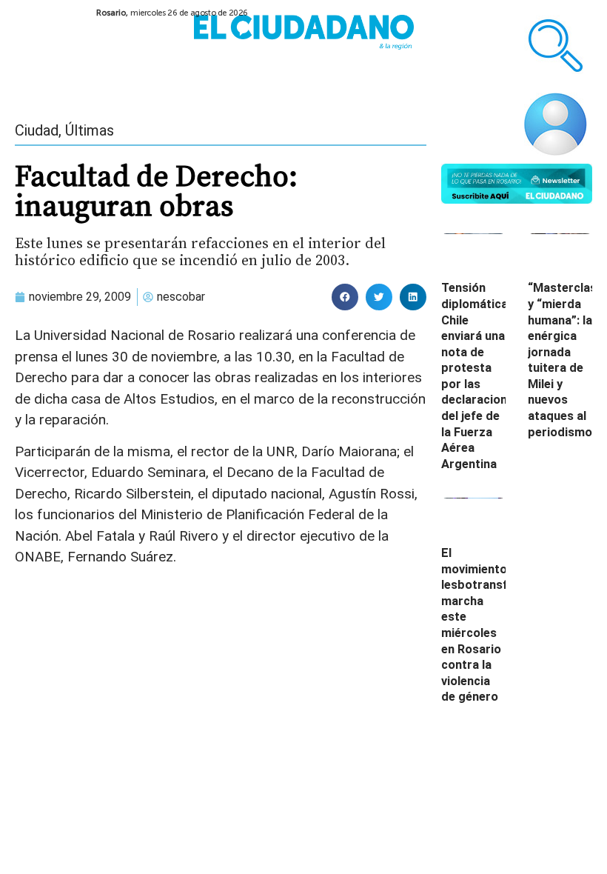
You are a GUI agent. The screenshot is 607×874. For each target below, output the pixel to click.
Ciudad (36, 130)
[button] (345, 297)
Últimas (89, 130)
